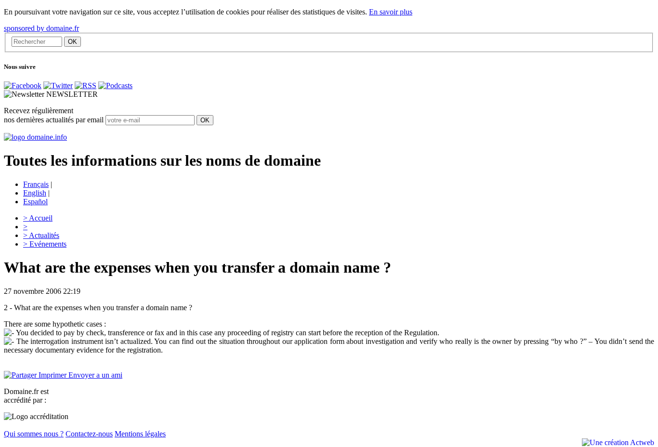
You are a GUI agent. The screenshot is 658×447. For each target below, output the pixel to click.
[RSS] (85, 85)
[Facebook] (22, 85)
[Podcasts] (115, 85)
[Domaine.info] (35, 137)
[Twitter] (58, 85)
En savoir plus (390, 12)
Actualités (41, 235)
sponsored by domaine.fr (41, 28)
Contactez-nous (89, 434)
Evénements (44, 244)
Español (35, 201)
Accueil (38, 218)
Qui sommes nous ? (34, 434)
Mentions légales (140, 434)
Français (36, 184)
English (34, 193)
